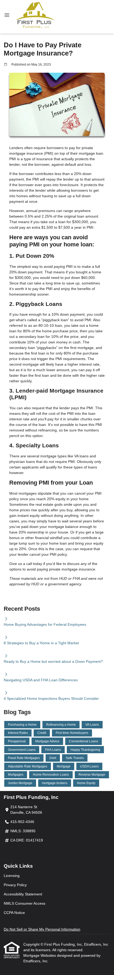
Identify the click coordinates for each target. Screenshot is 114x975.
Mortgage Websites (40, 955)
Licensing (12, 875)
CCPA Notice (14, 912)
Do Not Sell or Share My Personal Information (42, 929)
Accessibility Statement (23, 894)
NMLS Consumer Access (24, 903)
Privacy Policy (15, 885)
